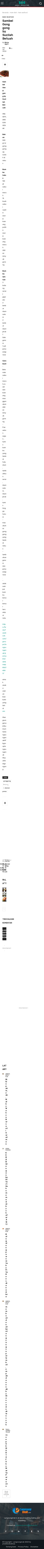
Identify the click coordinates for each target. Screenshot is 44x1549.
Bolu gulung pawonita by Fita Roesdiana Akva (4, 856)
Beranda (5, 12)
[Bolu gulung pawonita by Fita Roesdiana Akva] (3, 1228)
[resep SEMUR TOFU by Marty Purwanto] (3, 1429)
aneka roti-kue (6, 808)
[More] (5, 64)
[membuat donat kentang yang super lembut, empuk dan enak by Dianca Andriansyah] (3, 1301)
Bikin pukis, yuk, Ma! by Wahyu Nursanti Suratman (7, 1111)
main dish (13, 12)
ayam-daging (7, 783)
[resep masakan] (22, 3)
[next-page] (4, 909)
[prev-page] (4, 906)
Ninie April (7, 43)
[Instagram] (12, 1531)
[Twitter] (38, 1531)
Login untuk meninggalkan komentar (4, 933)
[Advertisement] (22, 836)
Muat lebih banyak (6, 1492)
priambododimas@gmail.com (26, 1525)
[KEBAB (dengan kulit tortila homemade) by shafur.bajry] (3, 1148)
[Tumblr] (31, 1531)
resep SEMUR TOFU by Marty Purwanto (7, 1460)
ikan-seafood (23, 12)
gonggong (7, 781)
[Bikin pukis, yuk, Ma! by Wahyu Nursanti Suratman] (3, 1073)
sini (3, 711)
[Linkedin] (18, 1531)
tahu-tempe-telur (8, 1431)
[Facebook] (5, 1531)
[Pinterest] (25, 1531)
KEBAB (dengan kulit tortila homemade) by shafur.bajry (7, 1188)
